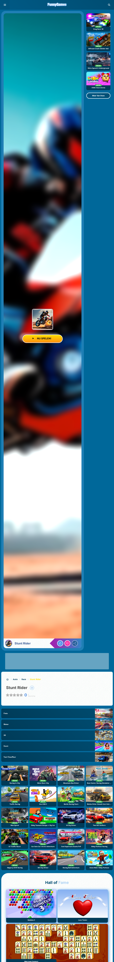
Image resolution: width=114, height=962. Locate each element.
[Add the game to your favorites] (32, 688)
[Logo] (57, 5)
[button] (109, 5)
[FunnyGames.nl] (7, 679)
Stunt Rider (35, 679)
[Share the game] (75, 643)
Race (24, 679)
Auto (15, 679)
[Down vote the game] (67, 643)
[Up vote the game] (60, 643)
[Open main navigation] (5, 5)
